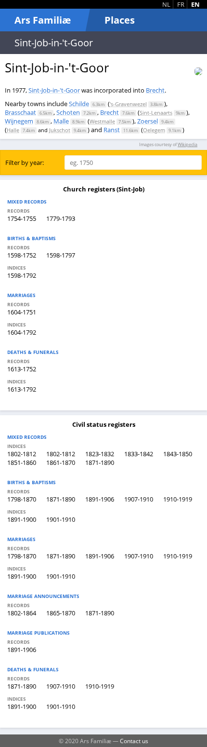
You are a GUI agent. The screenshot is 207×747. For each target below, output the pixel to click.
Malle (61, 121)
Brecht (155, 90)
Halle (13, 130)
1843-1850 (177, 453)
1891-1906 (99, 499)
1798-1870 (21, 499)
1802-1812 (21, 453)
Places (119, 20)
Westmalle (102, 121)
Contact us (134, 741)
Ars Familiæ (42, 20)
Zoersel (147, 121)
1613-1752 (21, 369)
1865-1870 (60, 613)
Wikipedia (187, 144)
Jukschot (59, 130)
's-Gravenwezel (128, 104)
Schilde (79, 103)
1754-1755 (21, 218)
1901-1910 (60, 519)
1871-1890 (99, 462)
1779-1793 (60, 218)
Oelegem (154, 130)
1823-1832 (99, 453)
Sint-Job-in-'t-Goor (54, 90)
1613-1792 (21, 389)
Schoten (68, 112)
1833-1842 (138, 453)
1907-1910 (138, 499)
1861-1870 (60, 462)
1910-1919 (177, 499)
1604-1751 (21, 312)
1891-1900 (21, 519)
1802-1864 (21, 613)
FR (180, 4)
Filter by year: (24, 162)
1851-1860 (21, 462)
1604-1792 (21, 332)
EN (195, 4)
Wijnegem (19, 121)
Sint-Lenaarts (156, 112)
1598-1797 (60, 255)
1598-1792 (21, 275)
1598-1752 (21, 255)
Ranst (112, 129)
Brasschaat (20, 112)
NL (166, 4)
